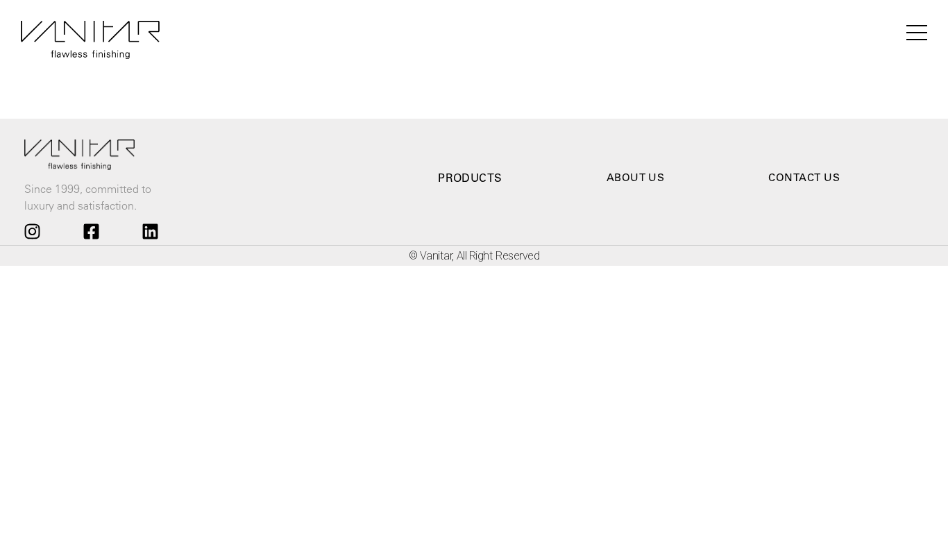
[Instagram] (32, 231)
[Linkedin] (150, 231)
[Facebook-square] (91, 231)
